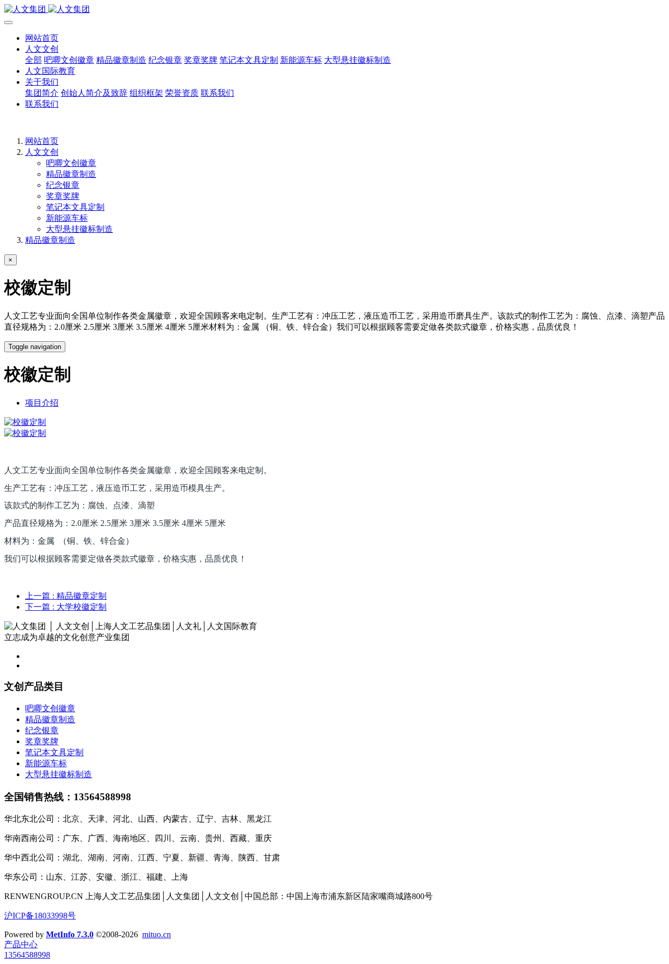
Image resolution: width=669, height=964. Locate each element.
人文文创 (42, 152)
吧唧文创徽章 (71, 163)
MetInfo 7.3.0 (70, 934)
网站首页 (42, 37)
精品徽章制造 (71, 174)
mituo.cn (156, 934)
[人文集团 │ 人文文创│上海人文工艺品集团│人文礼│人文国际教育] (334, 9)
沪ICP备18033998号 (40, 915)
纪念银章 (62, 185)
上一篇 (66, 595)
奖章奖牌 (62, 196)
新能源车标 (67, 218)
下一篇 (66, 606)
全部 (33, 59)
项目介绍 (42, 402)
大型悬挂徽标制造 (79, 229)
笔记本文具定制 (75, 207)
